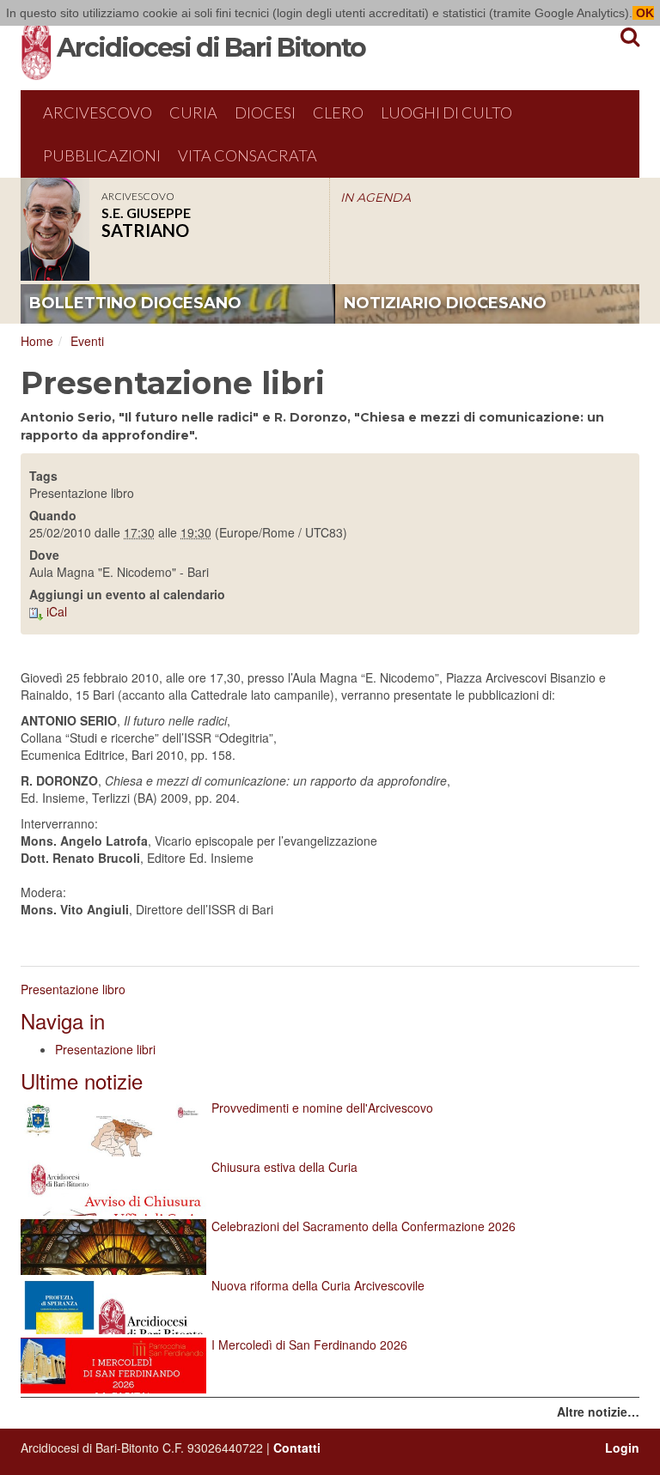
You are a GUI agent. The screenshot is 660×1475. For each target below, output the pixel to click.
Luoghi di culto (446, 112)
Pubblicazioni (102, 155)
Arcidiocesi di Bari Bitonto (211, 48)
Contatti (297, 1447)
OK (643, 13)
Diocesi (265, 112)
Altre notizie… (598, 1411)
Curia (193, 112)
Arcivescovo (97, 112)
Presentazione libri (105, 1049)
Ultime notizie (82, 1080)
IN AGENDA (375, 197)
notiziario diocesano (445, 303)
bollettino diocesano (135, 303)
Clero (338, 112)
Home (37, 340)
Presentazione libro (73, 989)
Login (622, 1447)
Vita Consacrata (247, 155)
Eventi (87, 340)
